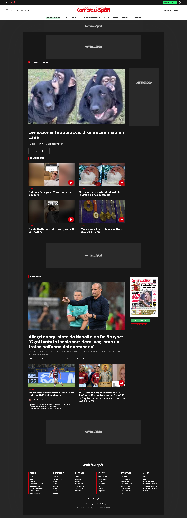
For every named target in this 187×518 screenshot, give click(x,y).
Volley (55, 488)
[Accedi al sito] (179, 2)
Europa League (35, 486)
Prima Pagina (102, 479)
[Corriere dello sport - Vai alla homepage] (93, 10)
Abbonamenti (102, 477)
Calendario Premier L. (150, 488)
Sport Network (80, 488)
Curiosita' (83, 189)
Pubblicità (101, 484)
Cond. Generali (126, 491)
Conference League (36, 488)
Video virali (33, 189)
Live (14, 2)
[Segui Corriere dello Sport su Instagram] (98, 499)
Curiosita (46, 63)
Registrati (101, 491)
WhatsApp (102, 504)
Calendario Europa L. (150, 486)
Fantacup (78, 491)
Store (100, 481)
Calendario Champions (150, 484)
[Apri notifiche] (7, 10)
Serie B (32, 481)
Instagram (92, 504)
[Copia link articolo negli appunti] (52, 151)
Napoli (31, 332)
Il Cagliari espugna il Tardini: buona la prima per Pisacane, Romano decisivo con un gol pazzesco (50, 405)
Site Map (101, 488)
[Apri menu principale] (7, 2)
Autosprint (79, 479)
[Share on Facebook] (31, 151)
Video (36, 63)
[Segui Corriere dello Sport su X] (93, 499)
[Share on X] (36, 151)
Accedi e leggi (148, 328)
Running (55, 486)
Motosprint (79, 484)
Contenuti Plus (53, 18)
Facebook (84, 504)
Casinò (138, 18)
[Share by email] (46, 151)
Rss (99, 486)
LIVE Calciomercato (72, 18)
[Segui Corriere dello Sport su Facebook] (89, 499)
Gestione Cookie (126, 484)
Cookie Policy (125, 486)
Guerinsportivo (80, 486)
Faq (122, 493)
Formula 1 (56, 477)
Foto (145, 479)
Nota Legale (125, 481)
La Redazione (125, 479)
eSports (55, 491)
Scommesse (126, 18)
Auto (77, 477)
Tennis (115, 18)
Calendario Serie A (92, 18)
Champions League (36, 484)
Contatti (124, 477)
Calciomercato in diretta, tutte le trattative (45, 409)
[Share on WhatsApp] (41, 151)
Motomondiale (57, 479)
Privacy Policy (125, 488)
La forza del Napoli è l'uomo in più (80, 359)
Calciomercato (35, 493)
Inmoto (77, 481)
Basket (55, 481)
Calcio (106, 18)
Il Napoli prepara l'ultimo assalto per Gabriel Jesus (47, 359)
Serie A (82, 389)
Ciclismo (56, 493)
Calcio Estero (34, 491)
